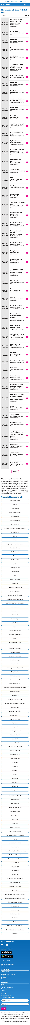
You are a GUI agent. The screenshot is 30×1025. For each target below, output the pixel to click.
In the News (3, 977)
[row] (15, 23)
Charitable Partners (5, 973)
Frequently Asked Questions (7, 964)
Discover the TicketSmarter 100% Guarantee (15, 1)
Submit (4, 1008)
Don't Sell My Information (7, 987)
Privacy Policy (4, 986)
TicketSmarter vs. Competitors (8, 974)
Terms (2, 984)
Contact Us (3, 963)
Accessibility (4, 988)
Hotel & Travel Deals (5, 976)
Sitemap (3, 990)
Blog (2, 978)
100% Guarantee (5, 966)
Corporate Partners (5, 971)
